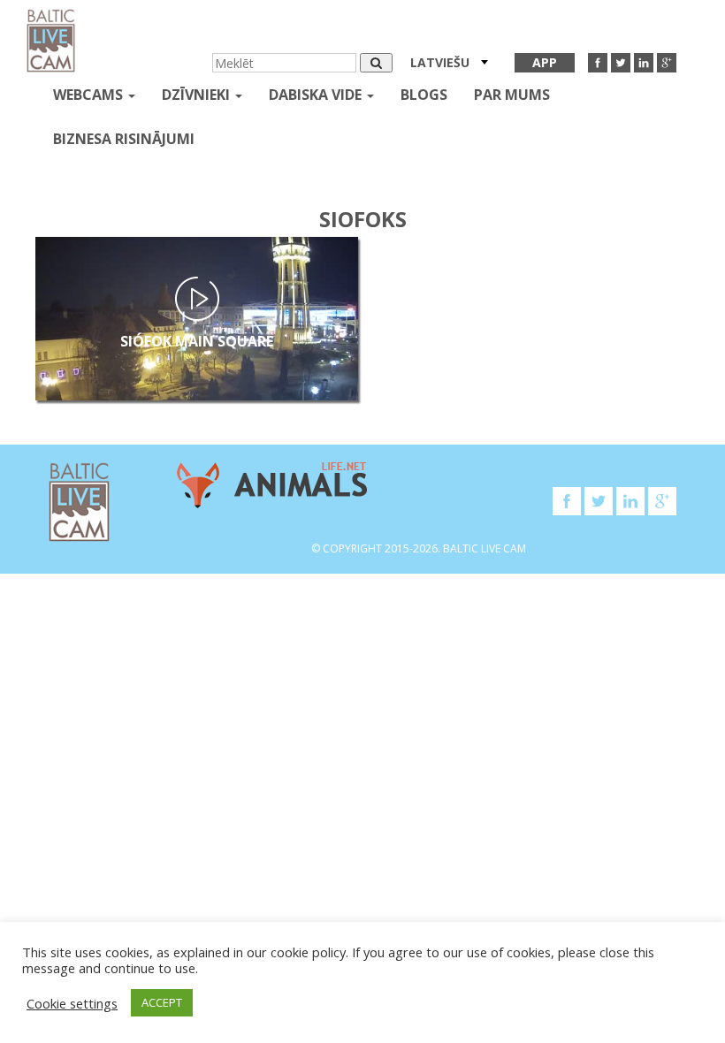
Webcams (89, 94)
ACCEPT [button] (161, 1002)
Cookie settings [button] (72, 1003)
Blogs (424, 94)
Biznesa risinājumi (124, 138)
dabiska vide (317, 94)
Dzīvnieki (197, 94)
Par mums (512, 94)
